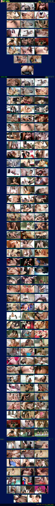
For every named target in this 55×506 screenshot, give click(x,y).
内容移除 (48, 504)
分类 (46, 1)
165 (49, 439)
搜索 (52, 1)
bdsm (38, 33)
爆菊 (38, 42)
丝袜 (24, 51)
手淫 (24, 33)
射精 (10, 24)
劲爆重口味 (39, 24)
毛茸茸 (10, 15)
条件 (40, 504)
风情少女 (25, 24)
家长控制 (52, 504)
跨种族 (10, 33)
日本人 (10, 7)
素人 (10, 51)
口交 (24, 15)
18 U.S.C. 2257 (44, 504)
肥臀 (10, 42)
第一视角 (39, 15)
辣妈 (38, 7)
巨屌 (38, 51)
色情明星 (49, 1)
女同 (17, 59)
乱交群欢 (25, 42)
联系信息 (38, 504)
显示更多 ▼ (2, 439)
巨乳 (24, 7)
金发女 (31, 59)
